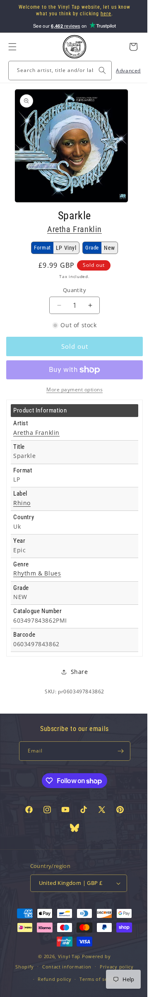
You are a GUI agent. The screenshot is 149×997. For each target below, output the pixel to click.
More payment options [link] (71, 389)
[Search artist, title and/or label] (96, 70)
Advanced (122, 70)
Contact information (63, 966)
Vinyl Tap (66, 956)
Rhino (22, 503)
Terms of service (96, 979)
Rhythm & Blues (37, 573)
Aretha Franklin (71, 229)
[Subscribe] (117, 751)
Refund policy (51, 979)
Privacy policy (113, 966)
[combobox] (57, 70)
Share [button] (76, 672)
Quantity (71, 290)
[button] (12, 47)
